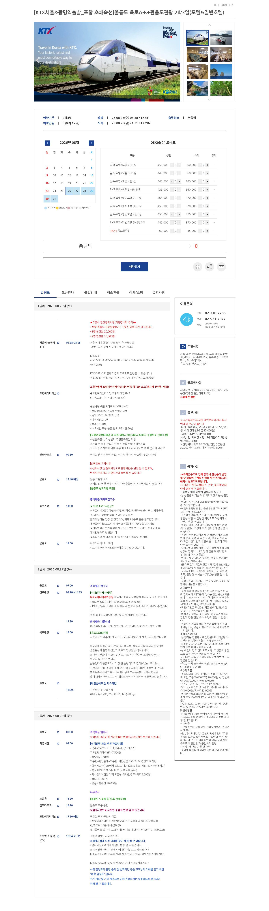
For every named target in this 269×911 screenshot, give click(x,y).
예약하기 (134, 266)
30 (47, 199)
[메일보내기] (221, 266)
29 (91, 191)
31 (54, 199)
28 (84, 191)
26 (69, 191)
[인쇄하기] (197, 266)
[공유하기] (209, 266)
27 (76, 191)
